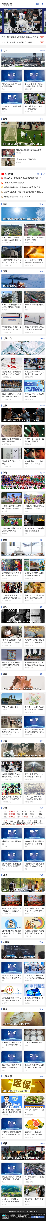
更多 (42, 50)
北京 (5, 50)
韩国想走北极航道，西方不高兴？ (17, 197)
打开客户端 (37, 1217)
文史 (5, 607)
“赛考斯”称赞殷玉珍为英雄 (14, 183)
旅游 (5, 539)
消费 (5, 1143)
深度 (5, 741)
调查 (5, 875)
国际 (5, 271)
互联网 (6, 942)
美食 (5, 1009)
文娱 (5, 405)
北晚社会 (7, 338)
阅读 (5, 674)
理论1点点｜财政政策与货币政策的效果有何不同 (22, 178)
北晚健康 (7, 1076)
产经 (5, 808)
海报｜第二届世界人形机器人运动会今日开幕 (20, 37)
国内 (5, 204)
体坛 (5, 472)
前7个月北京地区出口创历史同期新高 (17, 42)
